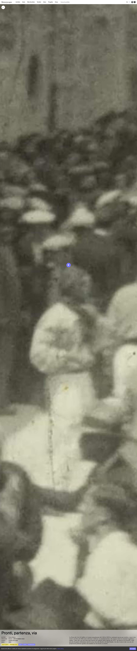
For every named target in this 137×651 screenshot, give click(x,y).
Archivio (18, 2)
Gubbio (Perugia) (13, 640)
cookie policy (60, 648)
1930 (10, 642)
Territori (39, 2)
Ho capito (132, 648)
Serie (23, 2)
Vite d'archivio (31, 2)
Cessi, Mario (12, 637)
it (129, 2)
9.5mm (10, 639)
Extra (44, 2)
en (127, 2)
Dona (56, 2)
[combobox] (72, 2)
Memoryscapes (6, 2)
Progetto (50, 2)
